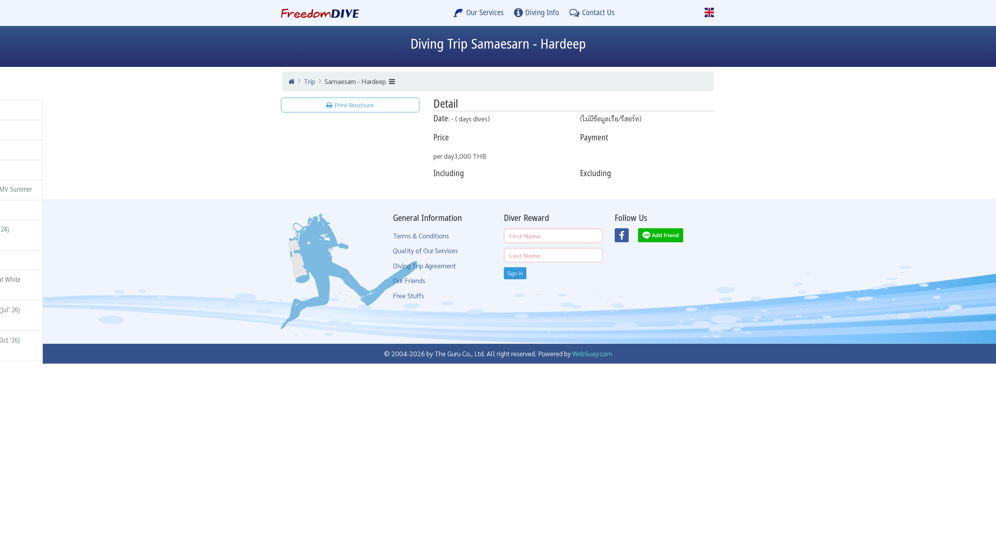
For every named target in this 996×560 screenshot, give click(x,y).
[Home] (291, 81)
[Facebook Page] (626, 237)
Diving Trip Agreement (424, 265)
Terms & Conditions (421, 235)
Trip (309, 81)
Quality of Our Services (425, 250)
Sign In (515, 273)
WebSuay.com (592, 353)
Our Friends (409, 280)
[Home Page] (320, 13)
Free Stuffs (408, 295)
